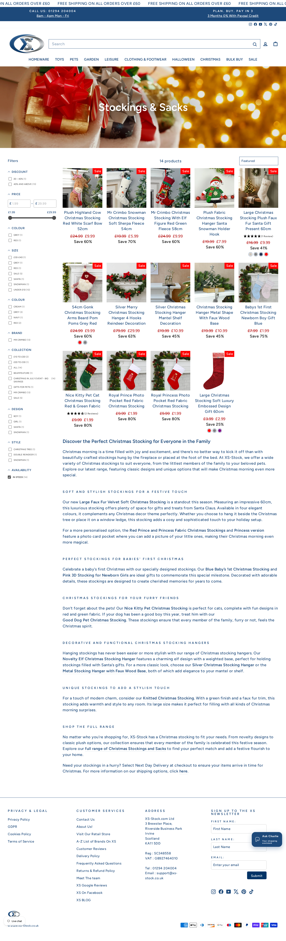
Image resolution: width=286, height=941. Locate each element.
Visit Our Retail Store (93, 834)
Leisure (112, 59)
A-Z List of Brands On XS (96, 841)
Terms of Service (21, 841)
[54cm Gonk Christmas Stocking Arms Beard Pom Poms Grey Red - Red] (80, 342)
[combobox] (154, 44)
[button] (258, 236)
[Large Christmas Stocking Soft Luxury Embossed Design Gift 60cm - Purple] (220, 430)
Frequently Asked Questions (98, 863)
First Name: (223, 821)
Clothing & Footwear (145, 59)
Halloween (183, 59)
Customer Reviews (91, 849)
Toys (59, 59)
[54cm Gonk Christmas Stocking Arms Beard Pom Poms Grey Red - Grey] (85, 342)
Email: (218, 857)
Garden (91, 59)
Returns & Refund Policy (95, 871)
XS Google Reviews (91, 885)
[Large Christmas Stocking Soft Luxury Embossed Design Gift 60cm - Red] (209, 430)
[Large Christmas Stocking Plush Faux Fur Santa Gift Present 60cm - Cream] (250, 254)
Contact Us (85, 819)
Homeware (39, 59)
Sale (253, 59)
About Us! (84, 827)
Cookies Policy (19, 834)
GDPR (12, 827)
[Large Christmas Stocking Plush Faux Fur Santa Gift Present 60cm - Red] (266, 254)
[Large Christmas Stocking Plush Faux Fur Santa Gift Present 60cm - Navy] (261, 254)
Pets (74, 59)
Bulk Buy (234, 59)
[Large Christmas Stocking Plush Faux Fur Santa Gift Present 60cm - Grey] (256, 254)
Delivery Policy (88, 856)
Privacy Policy (19, 819)
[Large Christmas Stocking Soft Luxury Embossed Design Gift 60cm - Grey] (214, 430)
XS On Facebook (89, 893)
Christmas (210, 59)
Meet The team (88, 878)
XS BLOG (83, 900)
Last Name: (223, 839)
